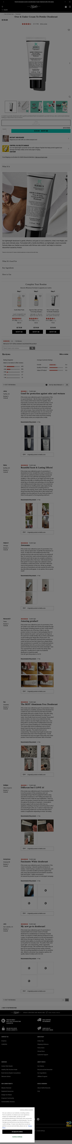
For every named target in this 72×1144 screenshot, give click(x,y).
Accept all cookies (17, 1131)
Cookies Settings (17, 1136)
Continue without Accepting (26, 1109)
